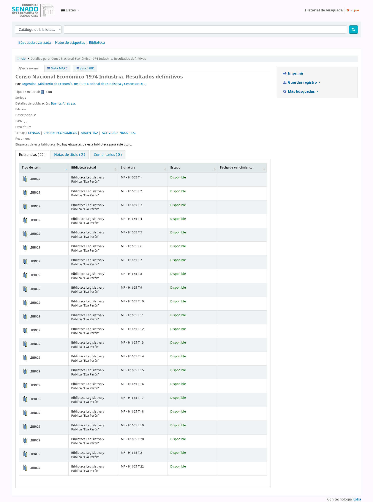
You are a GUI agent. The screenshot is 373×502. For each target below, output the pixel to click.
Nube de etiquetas (70, 42)
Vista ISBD (86, 68)
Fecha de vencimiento (236, 167)
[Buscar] (353, 29)
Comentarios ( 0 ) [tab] (108, 154)
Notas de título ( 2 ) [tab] (69, 154)
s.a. (73, 103)
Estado (175, 167)
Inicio (21, 58)
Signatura (128, 167)
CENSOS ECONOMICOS (60, 133)
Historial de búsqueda (324, 10)
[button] (70, 10)
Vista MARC (59, 68)
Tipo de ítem (31, 167)
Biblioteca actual (83, 167)
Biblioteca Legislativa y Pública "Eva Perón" (33, 10)
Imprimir (295, 73)
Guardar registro (302, 82)
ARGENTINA (89, 133)
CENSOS (34, 133)
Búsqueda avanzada (34, 42)
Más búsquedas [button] (301, 91)
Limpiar (354, 10)
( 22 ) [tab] (32, 154)
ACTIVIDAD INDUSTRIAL (119, 133)
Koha (357, 499)
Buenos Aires (60, 103)
